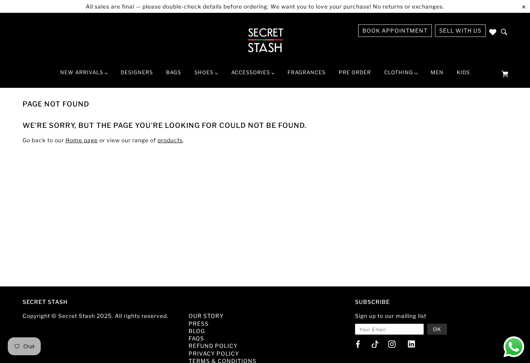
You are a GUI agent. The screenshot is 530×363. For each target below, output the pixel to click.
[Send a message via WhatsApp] (514, 347)
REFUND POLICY (213, 345)
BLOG (197, 331)
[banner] (265, 40)
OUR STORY (206, 315)
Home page (82, 140)
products (170, 140)
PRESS (199, 323)
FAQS (196, 338)
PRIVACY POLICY (214, 353)
